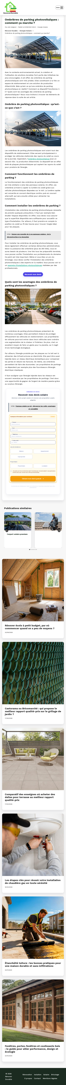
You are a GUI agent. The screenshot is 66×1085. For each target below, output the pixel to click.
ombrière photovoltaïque (39, 159)
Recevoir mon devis (33, 274)
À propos (28, 1078)
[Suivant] (59, 530)
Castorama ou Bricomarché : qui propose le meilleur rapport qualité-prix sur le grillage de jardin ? (33, 711)
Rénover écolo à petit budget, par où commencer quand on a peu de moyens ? (29, 627)
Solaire (46, 1075)
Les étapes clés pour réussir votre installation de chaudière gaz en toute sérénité (33, 881)
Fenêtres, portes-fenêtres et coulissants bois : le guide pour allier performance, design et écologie (32, 1049)
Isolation (37, 1075)
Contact (37, 1078)
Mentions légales (50, 1078)
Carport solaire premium (17, 534)
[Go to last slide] (7, 530)
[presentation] (17, 521)
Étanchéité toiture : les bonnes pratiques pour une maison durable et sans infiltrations (33, 964)
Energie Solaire (43, 27)
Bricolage (55, 1075)
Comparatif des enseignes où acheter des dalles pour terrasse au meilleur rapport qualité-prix (30, 797)
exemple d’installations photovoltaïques (25, 265)
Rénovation (27, 1075)
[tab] (29, 549)
